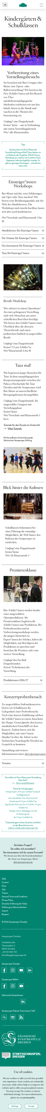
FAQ (4, 879)
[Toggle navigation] (41, 4)
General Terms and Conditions (14, 897)
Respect (5, 914)
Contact (5, 882)
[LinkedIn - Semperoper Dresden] (29, 970)
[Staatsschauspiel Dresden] (21, 1055)
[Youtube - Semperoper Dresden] (21, 970)
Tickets (5, 893)
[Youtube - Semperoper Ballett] (21, 985)
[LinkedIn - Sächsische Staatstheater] (23, 1001)
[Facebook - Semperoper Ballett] (4, 985)
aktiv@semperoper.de (23, 862)
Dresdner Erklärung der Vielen (14, 904)
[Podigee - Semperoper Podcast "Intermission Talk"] (4, 1017)
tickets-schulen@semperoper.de (23, 828)
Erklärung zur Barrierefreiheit (14, 907)
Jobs (4, 889)
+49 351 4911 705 (9, 952)
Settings (14, 1106)
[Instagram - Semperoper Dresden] (12, 970)
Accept (31, 1106)
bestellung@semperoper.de (14, 955)
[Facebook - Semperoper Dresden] (4, 970)
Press (4, 886)
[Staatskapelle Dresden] (21, 1038)
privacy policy (29, 1098)
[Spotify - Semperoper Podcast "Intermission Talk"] (12, 1017)
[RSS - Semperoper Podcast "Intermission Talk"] (21, 1017)
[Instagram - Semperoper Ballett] (12, 985)
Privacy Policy (7, 900)
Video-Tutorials (15, 428)
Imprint (5, 911)
